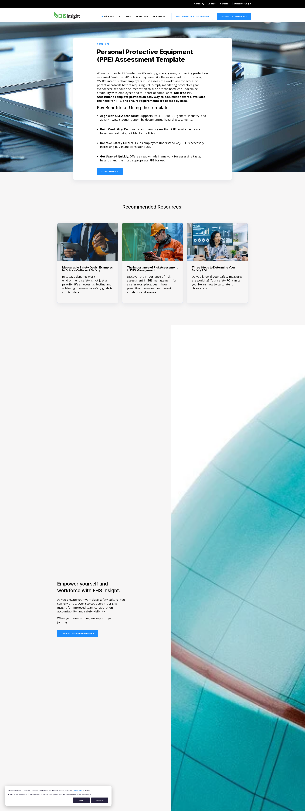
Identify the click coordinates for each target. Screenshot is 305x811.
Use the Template (110, 171)
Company (199, 3)
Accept (81, 800)
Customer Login (242, 3)
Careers (224, 3)
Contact (212, 3)
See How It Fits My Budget (234, 16)
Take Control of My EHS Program (192, 16)
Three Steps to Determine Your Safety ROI (213, 269)
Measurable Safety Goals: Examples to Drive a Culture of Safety (87, 269)
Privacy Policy (77, 790)
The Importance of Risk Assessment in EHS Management (152, 269)
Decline (99, 800)
